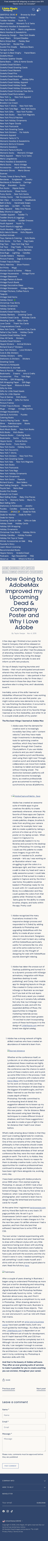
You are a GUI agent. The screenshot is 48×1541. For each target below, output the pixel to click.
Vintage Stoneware (8, 288)
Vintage (11, 409)
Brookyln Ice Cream (9, 494)
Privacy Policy (7, 1532)
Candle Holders (7, 256)
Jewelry (28, 179)
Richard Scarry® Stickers (11, 347)
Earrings (27, 182)
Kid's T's (3, 500)
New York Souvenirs (9, 450)
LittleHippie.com (29, 1025)
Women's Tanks (17, 500)
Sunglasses (17, 179)
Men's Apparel (6, 156)
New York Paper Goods (10, 123)
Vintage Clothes (25, 409)
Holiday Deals (6, 523)
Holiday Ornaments (9, 306)
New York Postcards (9, 126)
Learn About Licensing (10, 547)
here (27, 1265)
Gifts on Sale (30, 520)
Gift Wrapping (17, 379)
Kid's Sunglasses (23, 229)
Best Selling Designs (9, 485)
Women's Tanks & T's (9, 138)
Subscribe (41, 1503)
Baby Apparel (6, 209)
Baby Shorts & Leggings (11, 211)
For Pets (17, 241)
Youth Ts (22, 20)
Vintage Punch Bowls (9, 282)
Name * (5, 1409)
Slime (2, 423)
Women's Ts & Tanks (25, 23)
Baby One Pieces (7, 17)
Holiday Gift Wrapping (10, 526)
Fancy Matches (7, 264)
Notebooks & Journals (10, 367)
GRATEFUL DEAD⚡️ (9, 14)
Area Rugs (4, 253)
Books (25, 420)
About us (4, 559)
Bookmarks (5, 373)
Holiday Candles (7, 535)
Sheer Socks (21, 191)
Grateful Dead (22, 553)
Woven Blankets (7, 250)
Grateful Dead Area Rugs (11, 76)
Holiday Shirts (29, 532)
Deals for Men (25, 514)
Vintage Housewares (9, 273)
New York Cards (7, 329)
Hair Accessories (23, 197)
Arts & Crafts (29, 373)
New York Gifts (7, 111)
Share (8, 1380)
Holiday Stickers (7, 356)
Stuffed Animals (7, 235)
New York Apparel (23, 97)
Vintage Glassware (8, 276)
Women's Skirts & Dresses (12, 144)
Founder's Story (7, 544)
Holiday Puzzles (25, 535)
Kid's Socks (5, 241)
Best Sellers (22, 482)
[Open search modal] (33, 9)
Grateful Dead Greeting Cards (14, 67)
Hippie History (6, 553)
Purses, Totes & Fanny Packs (13, 176)
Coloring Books (7, 417)
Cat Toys (4, 247)
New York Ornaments (9, 476)
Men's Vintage (20, 164)
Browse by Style (28, 14)
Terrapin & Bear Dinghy (10, 53)
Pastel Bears (29, 53)
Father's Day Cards (8, 332)
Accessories (5, 167)
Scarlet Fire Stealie (8, 47)
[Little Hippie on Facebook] (3, 1511)
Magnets (27, 406)
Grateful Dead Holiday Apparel (14, 82)
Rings (2, 185)
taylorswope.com (38, 1207)
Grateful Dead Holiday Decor (13, 311)
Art (22, 568)
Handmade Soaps (22, 203)
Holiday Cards (26, 332)
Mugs (14, 267)
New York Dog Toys (20, 244)
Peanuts (21, 479)
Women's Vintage (25, 153)
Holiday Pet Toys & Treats (11, 538)
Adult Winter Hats (22, 167)
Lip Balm (16, 206)
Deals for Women (8, 514)
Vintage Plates (27, 288)
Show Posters (23, 264)
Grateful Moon (6, 56)
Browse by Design (8, 35)
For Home (28, 247)
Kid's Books (30, 238)
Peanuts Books (6, 435)
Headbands (30, 200)
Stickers (20, 338)
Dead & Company (10, 572)
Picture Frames (7, 258)
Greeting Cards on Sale (10, 520)
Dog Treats (16, 247)
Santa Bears (5, 61)
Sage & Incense (24, 258)
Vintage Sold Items (8, 297)
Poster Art (23, 572)
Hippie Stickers (7, 344)
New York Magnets (26, 114)
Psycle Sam (5, 44)
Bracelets (12, 185)
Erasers (16, 373)
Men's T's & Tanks (24, 156)
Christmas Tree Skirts (10, 303)
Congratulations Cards (10, 326)
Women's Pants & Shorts (11, 150)
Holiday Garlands (7, 309)
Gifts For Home (22, 400)
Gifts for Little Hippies (10, 394)
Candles (26, 253)
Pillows (28, 270)
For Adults (24, 132)
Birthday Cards (29, 317)
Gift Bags (26, 382)
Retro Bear (18, 488)
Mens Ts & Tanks (7, 29)
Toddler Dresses (25, 220)
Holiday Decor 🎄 (8, 300)
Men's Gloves (24, 170)
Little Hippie (20, 1525)
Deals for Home (7, 517)
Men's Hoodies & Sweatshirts (13, 32)
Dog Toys (4, 244)
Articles (30, 568)
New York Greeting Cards (11, 129)
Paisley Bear (24, 41)
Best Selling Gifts (7, 503)
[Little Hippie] (10, 9)
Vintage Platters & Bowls (11, 279)
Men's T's (31, 500)
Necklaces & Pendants (10, 182)
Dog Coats (29, 241)
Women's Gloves (7, 170)
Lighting (16, 253)
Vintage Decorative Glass (11, 285)
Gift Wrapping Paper (9, 382)
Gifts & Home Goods (23, 61)
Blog (30, 541)
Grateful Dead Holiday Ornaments (15, 88)
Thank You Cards (21, 323)
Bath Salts (4, 206)
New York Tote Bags (9, 109)
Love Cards (5, 323)
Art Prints (4, 267)
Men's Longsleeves (26, 29)
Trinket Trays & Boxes (10, 261)
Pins (16, 376)
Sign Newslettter (19, 556)
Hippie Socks (18, 188)
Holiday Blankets (7, 314)
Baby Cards (22, 320)
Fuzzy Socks (5, 194)
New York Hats (26, 106)
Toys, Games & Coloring (11, 238)
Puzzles (24, 414)
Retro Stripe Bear (8, 41)
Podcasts (4, 556)
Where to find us (26, 559)
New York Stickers (8, 132)
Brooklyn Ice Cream (9, 103)
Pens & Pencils (6, 370)
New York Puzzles (24, 111)
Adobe (5, 568)
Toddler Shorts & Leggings (12, 217)
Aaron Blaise (13, 1081)
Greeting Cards (25, 314)
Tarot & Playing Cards (10, 420)
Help (13, 559)
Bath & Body (5, 203)
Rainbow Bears (27, 47)
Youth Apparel (6, 223)
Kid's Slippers (27, 232)
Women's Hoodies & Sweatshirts (15, 26)
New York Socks (28, 109)
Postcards (21, 370)
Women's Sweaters (8, 147)
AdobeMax (14, 568)
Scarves (3, 173)
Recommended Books (10, 550)
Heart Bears (5, 38)
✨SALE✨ (15, 511)
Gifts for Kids (6, 388)
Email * (5, 1421)
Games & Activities (9, 414)
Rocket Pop (18, 44)
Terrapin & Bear (7, 50)
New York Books (7, 114)
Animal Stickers (24, 344)
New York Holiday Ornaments (13, 120)
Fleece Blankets (24, 250)
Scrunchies (17, 200)
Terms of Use (18, 1532)
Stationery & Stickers (9, 358)
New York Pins (26, 456)
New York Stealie (27, 35)
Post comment (10, 1466)
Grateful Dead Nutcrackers (12, 94)
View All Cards (6, 338)
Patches (3, 379)
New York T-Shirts (8, 106)
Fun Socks (4, 188)
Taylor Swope (36, 572)
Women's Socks (7, 153)
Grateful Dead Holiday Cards (13, 85)
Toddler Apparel (7, 214)
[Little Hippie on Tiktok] (12, 1511)
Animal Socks (6, 191)
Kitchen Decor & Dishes (11, 270)
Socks (22, 185)
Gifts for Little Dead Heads (12, 391)
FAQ (32, 556)
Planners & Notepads (9, 364)
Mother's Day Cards (27, 329)
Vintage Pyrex (28, 273)
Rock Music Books (8, 429)
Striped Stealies (21, 38)
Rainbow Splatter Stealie (11, 58)
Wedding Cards (7, 320)
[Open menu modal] (44, 9)
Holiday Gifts (28, 79)
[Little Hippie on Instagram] (7, 1511)
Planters (20, 256)
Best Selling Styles (8, 497)
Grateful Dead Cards (9, 317)
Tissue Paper (6, 385)
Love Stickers (26, 350)
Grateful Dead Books (9, 79)
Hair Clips (4, 200)
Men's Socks (5, 164)
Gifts (20, 356)
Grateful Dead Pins (8, 73)
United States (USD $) (13, 1521)
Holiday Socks (6, 197)
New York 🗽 (6, 97)
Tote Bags (25, 376)
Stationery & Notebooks (11, 506)
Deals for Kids (29, 511)
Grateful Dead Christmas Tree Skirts (16, 91)
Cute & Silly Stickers (9, 353)
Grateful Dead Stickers (10, 64)
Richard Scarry (7, 482)
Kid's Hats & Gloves (9, 232)
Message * (7, 1434)
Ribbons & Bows (22, 385)
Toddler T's (23, 214)
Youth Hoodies (6, 23)
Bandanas (4, 179)
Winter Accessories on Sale (12, 541)
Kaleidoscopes (15, 423)
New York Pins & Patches (11, 117)
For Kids (26, 206)
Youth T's (20, 223)
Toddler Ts (23, 17)
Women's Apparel (8, 135)
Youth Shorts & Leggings (11, 226)
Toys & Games (6, 397)
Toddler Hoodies (7, 20)
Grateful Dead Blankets (10, 70)
